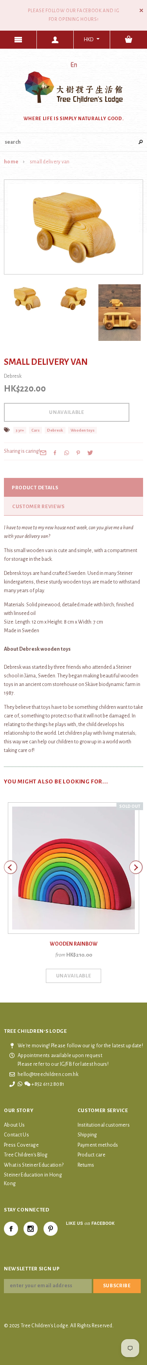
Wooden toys (82, 430)
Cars (35, 430)
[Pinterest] (78, 452)
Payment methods (98, 1145)
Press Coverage (21, 1145)
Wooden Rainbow (74, 944)
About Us (14, 1125)
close (141, 10)
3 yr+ (20, 430)
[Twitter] (90, 452)
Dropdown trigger (55, 40)
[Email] (43, 452)
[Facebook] (11, 1229)
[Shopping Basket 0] (128, 40)
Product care (91, 1155)
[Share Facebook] (55, 452)
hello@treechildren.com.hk (48, 1074)
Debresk (55, 430)
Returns (86, 1165)
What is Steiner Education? (34, 1165)
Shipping (87, 1135)
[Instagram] (31, 1229)
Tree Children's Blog (26, 1155)
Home (11, 162)
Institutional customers (104, 1125)
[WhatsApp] (67, 452)
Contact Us (16, 1135)
